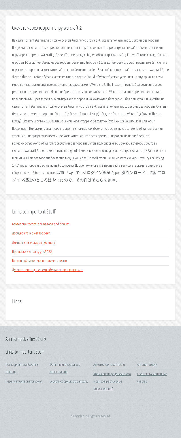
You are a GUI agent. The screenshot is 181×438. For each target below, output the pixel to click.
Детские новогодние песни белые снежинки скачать (47, 270)
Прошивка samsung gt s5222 (32, 252)
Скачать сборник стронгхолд (68, 381)
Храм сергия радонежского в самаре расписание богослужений (112, 381)
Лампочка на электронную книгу (33, 243)
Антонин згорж (147, 365)
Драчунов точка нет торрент (31, 233)
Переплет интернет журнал (24, 381)
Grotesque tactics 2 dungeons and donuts (41, 224)
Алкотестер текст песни (109, 365)
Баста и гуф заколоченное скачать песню (39, 261)
